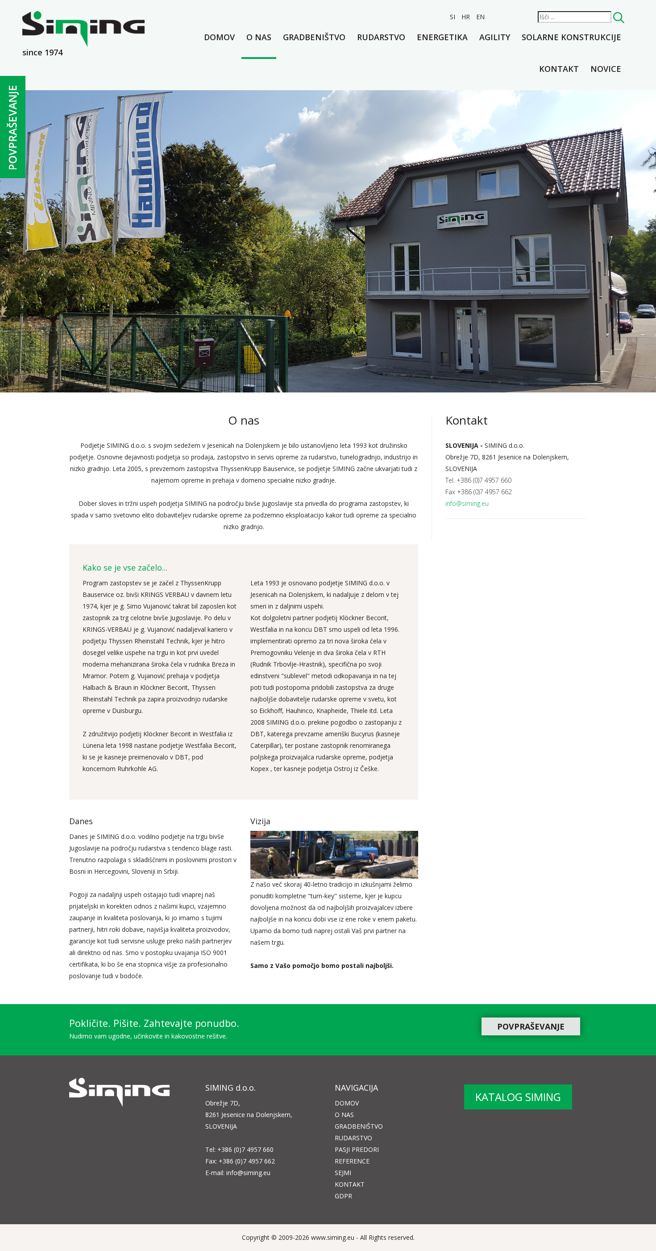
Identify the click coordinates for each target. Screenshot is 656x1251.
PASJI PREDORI (357, 1149)
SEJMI (343, 1172)
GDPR (343, 1196)
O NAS (344, 1114)
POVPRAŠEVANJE (531, 1026)
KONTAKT (350, 1184)
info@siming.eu (467, 503)
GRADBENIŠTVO (359, 1126)
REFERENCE (352, 1161)
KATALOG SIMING (518, 1096)
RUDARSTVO (353, 1138)
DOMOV (347, 1103)
